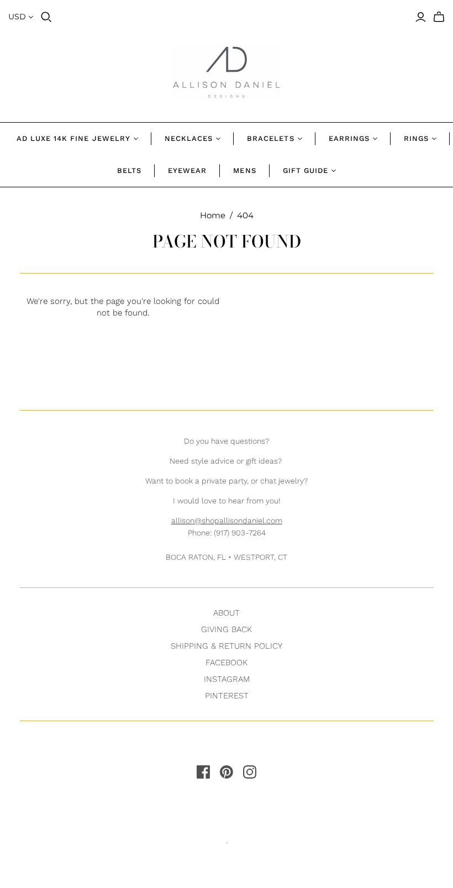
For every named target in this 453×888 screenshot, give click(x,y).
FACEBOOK (226, 663)
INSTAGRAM (227, 679)
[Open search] (46, 17)
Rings (416, 138)
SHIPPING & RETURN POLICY (226, 646)
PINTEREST (227, 696)
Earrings (349, 138)
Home (212, 215)
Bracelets (270, 138)
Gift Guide (305, 170)
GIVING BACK (226, 629)
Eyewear (187, 170)
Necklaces (189, 138)
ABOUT (226, 613)
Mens (244, 170)
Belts (129, 170)
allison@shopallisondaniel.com (226, 520)
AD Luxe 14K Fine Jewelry (73, 138)
